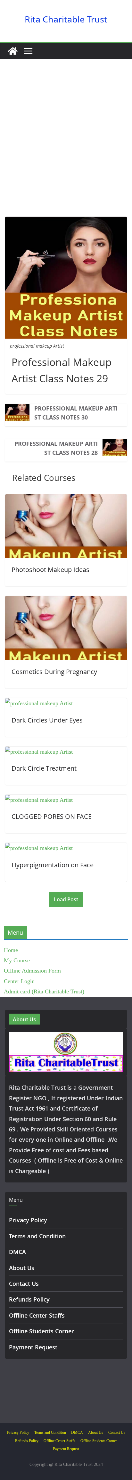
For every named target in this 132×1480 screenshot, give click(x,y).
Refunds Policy (29, 1299)
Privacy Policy (28, 1220)
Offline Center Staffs (37, 1315)
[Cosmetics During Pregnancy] (66, 601)
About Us (21, 1268)
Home (11, 950)
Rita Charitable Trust (66, 19)
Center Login (19, 981)
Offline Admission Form (32, 970)
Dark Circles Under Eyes (47, 720)
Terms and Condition (37, 1236)
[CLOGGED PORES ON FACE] (39, 800)
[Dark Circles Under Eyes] (39, 703)
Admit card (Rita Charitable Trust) (44, 991)
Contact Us (24, 1283)
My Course (17, 960)
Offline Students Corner (41, 1331)
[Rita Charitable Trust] (13, 51)
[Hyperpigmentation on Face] (39, 848)
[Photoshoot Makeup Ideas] (66, 499)
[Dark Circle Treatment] (39, 752)
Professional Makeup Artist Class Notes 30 (76, 412)
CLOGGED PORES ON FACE (52, 816)
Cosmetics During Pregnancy (54, 671)
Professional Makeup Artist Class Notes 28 (56, 448)
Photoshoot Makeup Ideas (50, 569)
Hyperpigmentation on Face (53, 865)
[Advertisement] (66, 147)
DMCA (17, 1252)
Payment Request (33, 1347)
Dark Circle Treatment (44, 768)
